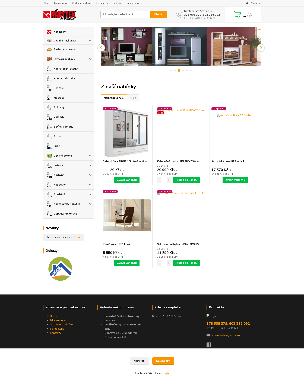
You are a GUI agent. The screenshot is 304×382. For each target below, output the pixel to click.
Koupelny (60, 184)
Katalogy (60, 32)
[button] (101, 47)
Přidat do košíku (186, 180)
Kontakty (116, 3)
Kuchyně (59, 175)
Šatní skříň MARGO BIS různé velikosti (126, 161)
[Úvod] (70, 14)
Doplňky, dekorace (65, 213)
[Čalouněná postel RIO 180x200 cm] (181, 132)
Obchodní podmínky (82, 3)
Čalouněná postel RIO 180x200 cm (178, 161)
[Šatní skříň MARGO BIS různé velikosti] (127, 132)
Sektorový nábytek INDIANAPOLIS (178, 244)
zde (167, 373)
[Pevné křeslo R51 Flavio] (127, 215)
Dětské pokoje (63, 155)
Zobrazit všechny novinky (61, 237)
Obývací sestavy (64, 59)
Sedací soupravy (64, 49)
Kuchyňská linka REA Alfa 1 (227, 161)
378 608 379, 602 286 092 (202, 15)
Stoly (57, 136)
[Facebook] (210, 346)
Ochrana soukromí (134, 3)
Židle (57, 146)
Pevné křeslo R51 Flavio (117, 244)
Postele (59, 88)
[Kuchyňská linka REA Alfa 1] (235, 132)
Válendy (59, 117)
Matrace (59, 97)
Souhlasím (163, 361)
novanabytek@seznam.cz (226, 335)
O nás (47, 3)
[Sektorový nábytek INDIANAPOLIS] (181, 215)
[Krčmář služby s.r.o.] (58, 269)
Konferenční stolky (66, 68)
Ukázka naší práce (65, 40)
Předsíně (59, 194)
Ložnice (58, 165)
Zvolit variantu (127, 180)
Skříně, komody (63, 126)
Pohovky (59, 107)
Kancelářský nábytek (67, 204)
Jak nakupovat (61, 3)
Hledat (159, 14)
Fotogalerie (102, 3)
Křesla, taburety (64, 78)
